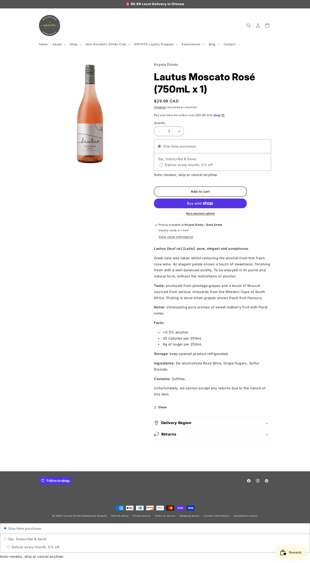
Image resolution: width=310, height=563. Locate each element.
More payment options (200, 213)
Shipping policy (189, 515)
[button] (58, 44)
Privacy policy (142, 515)
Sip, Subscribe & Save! (27, 539)
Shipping (160, 107)
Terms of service (165, 515)
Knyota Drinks (72, 515)
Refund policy (120, 515)
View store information (176, 237)
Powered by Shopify (94, 515)
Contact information (216, 515)
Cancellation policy (245, 515)
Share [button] (162, 407)
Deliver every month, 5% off (35, 547)
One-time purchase (24, 528)
